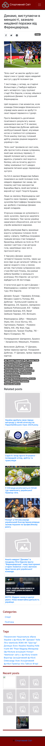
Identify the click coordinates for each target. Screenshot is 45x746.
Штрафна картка (11, 371)
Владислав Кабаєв (12, 373)
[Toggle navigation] (39, 4)
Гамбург (8, 381)
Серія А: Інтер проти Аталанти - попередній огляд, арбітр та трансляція (20, 458)
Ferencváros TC (25, 363)
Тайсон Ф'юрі (31, 663)
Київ (37, 645)
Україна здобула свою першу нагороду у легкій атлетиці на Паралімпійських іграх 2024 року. (22, 422)
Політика (9, 622)
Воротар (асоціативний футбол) (20, 657)
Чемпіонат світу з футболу (17, 654)
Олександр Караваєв (20, 381)
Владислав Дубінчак (12, 384)
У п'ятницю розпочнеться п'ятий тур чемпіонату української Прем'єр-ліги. (21, 490)
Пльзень (32, 379)
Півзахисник (10, 636)
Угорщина (25, 365)
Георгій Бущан (25, 373)
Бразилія (28, 368)
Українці (30, 645)
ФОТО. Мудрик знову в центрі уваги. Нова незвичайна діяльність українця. (22, 599)
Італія (6, 648)
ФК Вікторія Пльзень (12, 365)
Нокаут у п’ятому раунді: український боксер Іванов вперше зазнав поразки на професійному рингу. (22, 523)
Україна (22, 645)
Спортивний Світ (20, 4)
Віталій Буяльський (26, 371)
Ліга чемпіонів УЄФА (14, 642)
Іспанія (34, 654)
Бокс (15, 645)
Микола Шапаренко (12, 376)
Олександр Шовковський (14, 368)
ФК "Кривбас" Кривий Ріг (14, 360)
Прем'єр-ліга (18, 663)
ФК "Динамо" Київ (31, 360)
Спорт (37, 34)
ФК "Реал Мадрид (18, 648)
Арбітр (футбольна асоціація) (16, 379)
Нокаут (30, 651)
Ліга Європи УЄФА (11, 363)
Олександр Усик (12, 660)
